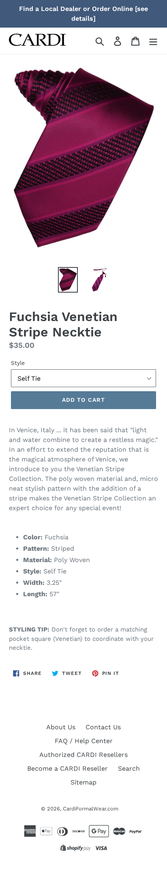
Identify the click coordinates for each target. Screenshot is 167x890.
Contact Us (103, 727)
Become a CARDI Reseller (67, 768)
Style (18, 363)
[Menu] (153, 41)
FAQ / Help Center (84, 741)
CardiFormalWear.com (90, 809)
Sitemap (83, 782)
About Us (60, 727)
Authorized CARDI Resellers (83, 755)
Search (129, 768)
